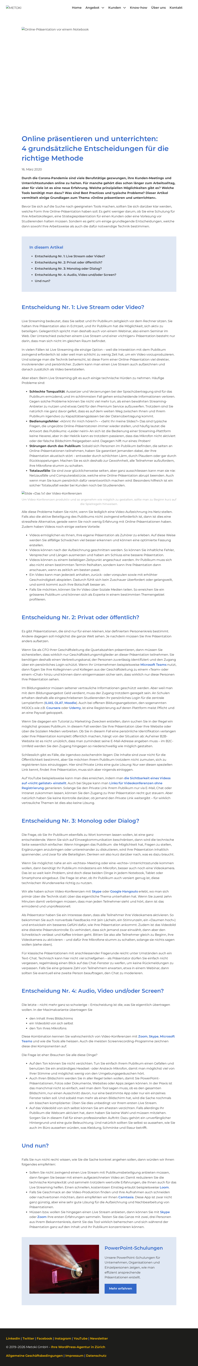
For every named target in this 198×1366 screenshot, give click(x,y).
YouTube (81, 1338)
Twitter (28, 1338)
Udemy (75, 708)
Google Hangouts (124, 891)
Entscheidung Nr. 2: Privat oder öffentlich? (68, 262)
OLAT (59, 703)
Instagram (63, 1338)
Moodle (70, 703)
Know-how (138, 7)
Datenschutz (96, 1356)
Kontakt (176, 7)
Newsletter (99, 1338)
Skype (97, 891)
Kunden (114, 7)
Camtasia (126, 1197)
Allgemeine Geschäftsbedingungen (34, 1356)
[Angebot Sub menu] (102, 7)
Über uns (158, 7)
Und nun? (42, 281)
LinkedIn (13, 1338)
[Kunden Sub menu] (124, 7)
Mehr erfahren (120, 1288)
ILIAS (49, 703)
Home (77, 7)
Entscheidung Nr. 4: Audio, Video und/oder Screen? (75, 275)
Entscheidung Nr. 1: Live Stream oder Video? (70, 256)
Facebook (44, 1338)
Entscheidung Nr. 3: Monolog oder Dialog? (68, 268)
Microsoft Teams (153, 664)
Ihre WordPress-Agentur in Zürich (78, 1347)
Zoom (143, 1036)
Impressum (74, 1356)
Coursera (53, 708)
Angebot (92, 7)
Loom (164, 1187)
